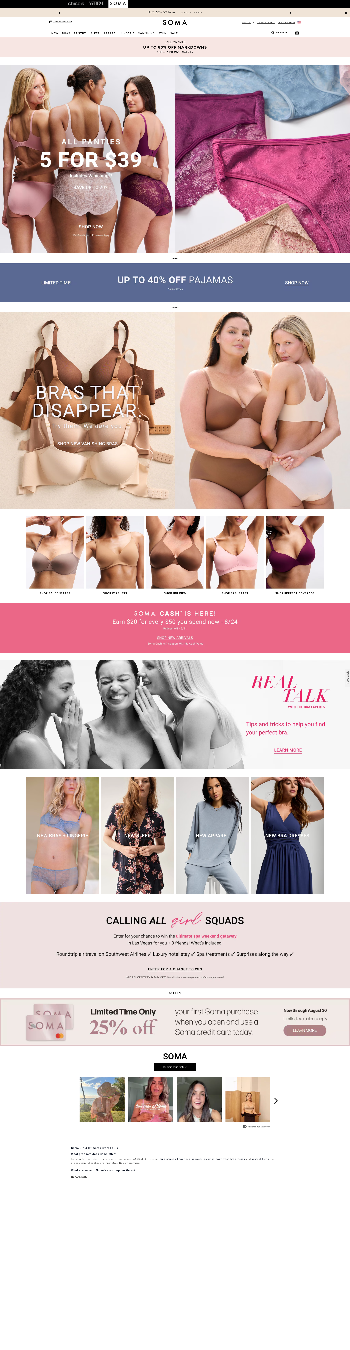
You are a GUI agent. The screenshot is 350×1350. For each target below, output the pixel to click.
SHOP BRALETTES (235, 593)
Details (175, 993)
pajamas (209, 1159)
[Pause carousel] (346, 13)
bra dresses (237, 1159)
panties (171, 1159)
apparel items (260, 1159)
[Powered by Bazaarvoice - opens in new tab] (256, 1127)
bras (162, 1159)
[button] (297, 32)
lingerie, (182, 1159)
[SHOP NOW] (175, 47)
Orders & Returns (266, 22)
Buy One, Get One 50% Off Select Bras (161, 12)
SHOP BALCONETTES (55, 593)
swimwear (222, 1159)
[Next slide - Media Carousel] (275, 1101)
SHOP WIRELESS (115, 593)
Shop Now (198, 12)
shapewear (196, 1159)
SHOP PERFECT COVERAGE (295, 593)
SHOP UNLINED (175, 593)
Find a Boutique (286, 22)
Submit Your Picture (175, 1066)
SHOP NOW (168, 52)
